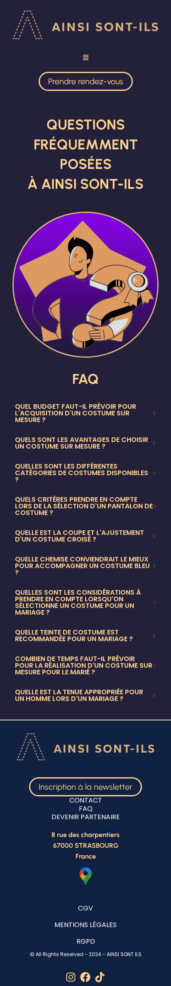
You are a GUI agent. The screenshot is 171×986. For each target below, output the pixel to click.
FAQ (86, 808)
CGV (85, 908)
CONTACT (85, 800)
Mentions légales (85, 925)
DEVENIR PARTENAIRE (85, 817)
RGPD (85, 941)
